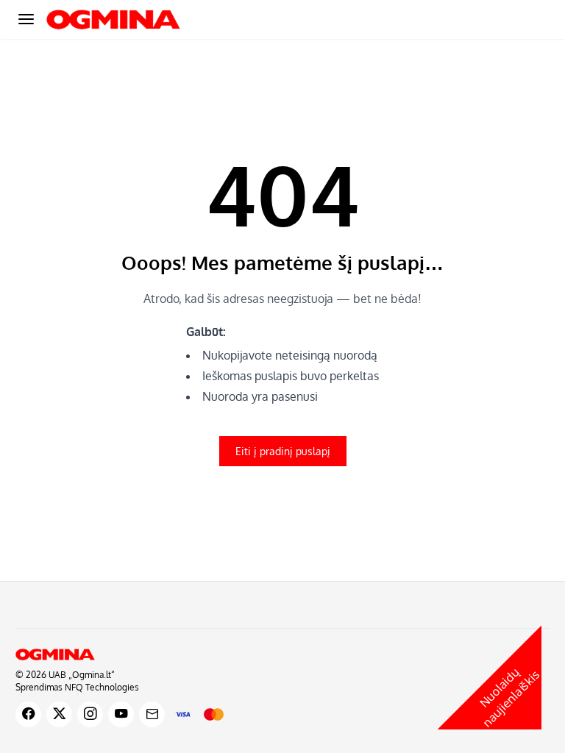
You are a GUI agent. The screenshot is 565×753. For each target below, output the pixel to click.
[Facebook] (28, 714)
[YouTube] (121, 714)
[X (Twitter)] (59, 714)
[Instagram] (90, 714)
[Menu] (25, 19)
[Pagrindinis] (282, 654)
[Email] (152, 714)
